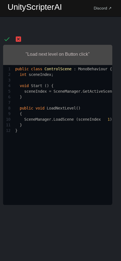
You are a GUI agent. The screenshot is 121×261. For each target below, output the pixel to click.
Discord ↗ (103, 8)
